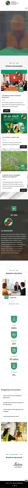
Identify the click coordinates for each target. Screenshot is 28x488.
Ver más (6, 108)
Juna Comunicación (18, 480)
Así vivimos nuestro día (10, 135)
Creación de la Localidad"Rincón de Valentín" (11, 173)
